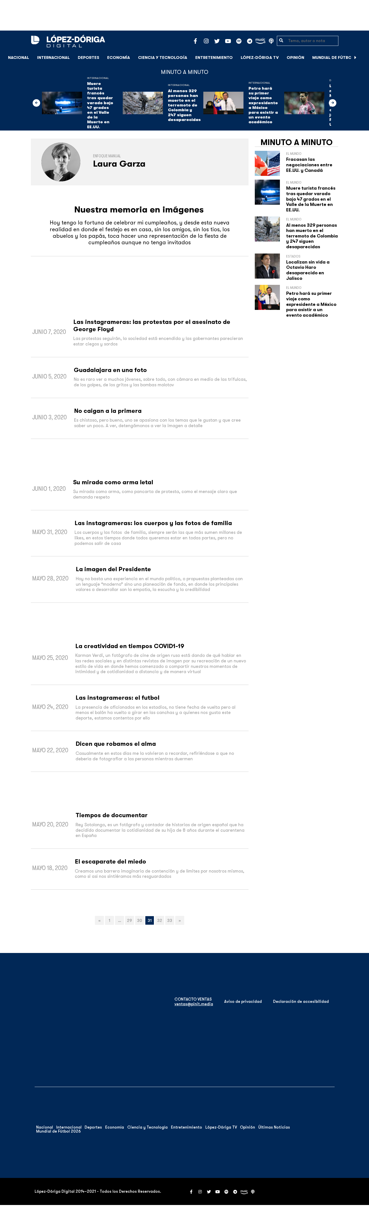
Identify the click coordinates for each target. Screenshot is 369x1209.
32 (159, 920)
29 (129, 920)
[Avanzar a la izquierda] (36, 103)
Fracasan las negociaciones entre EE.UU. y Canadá (309, 165)
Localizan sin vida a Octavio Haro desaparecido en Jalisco (308, 270)
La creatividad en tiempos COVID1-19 (129, 646)
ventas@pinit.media (193, 1004)
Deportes (88, 57)
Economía (118, 57)
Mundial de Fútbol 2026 (338, 57)
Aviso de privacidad (243, 1002)
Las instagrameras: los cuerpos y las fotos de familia (153, 523)
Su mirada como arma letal (113, 482)
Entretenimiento (214, 57)
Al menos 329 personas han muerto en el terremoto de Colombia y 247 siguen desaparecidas (184, 105)
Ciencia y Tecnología (162, 57)
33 (169, 920)
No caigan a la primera (108, 410)
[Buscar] (362, 57)
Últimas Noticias (274, 1127)
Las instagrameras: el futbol (117, 697)
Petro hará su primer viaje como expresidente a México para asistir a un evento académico (263, 105)
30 (139, 920)
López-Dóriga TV (260, 57)
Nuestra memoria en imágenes (139, 209)
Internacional (53, 57)
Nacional (18, 57)
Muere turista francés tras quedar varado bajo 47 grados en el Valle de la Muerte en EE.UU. (100, 105)
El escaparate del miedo (110, 861)
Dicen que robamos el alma (116, 743)
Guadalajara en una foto (110, 370)
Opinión (295, 57)
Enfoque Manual (107, 156)
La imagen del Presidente (113, 569)
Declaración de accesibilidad (301, 1002)
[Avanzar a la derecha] (355, 57)
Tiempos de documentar (112, 815)
